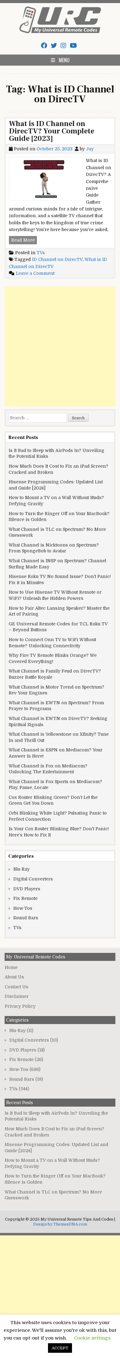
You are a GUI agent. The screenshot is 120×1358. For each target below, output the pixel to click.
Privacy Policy (20, 1006)
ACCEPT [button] (60, 1348)
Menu (64, 60)
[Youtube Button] (73, 46)
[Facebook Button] (44, 46)
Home (11, 967)
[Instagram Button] (63, 46)
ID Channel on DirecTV (57, 259)
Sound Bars (25, 917)
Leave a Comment (35, 273)
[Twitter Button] (54, 46)
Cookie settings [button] (92, 1338)
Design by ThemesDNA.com (60, 1224)
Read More (24, 240)
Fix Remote (25, 898)
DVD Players (26, 888)
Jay (90, 148)
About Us (14, 976)
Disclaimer (17, 996)
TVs (41, 252)
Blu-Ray (21, 869)
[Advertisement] (60, 347)
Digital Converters (33, 878)
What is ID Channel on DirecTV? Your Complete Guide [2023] (51, 131)
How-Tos (22, 908)
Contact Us (16, 986)
